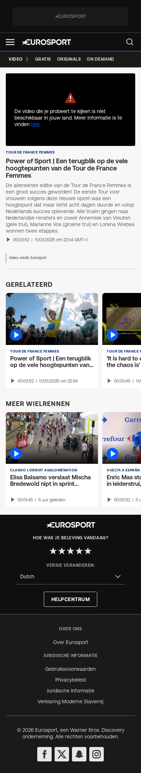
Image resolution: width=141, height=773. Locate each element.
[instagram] (96, 754)
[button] (10, 42)
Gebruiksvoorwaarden (70, 669)
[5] (88, 551)
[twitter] (62, 754)
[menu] (129, 42)
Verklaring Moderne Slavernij (70, 701)
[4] (79, 551)
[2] (61, 551)
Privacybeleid (70, 680)
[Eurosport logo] (46, 42)
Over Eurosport (70, 642)
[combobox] (70, 576)
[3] (70, 551)
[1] (53, 551)
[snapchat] (79, 754)
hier (35, 124)
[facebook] (44, 754)
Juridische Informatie (70, 691)
